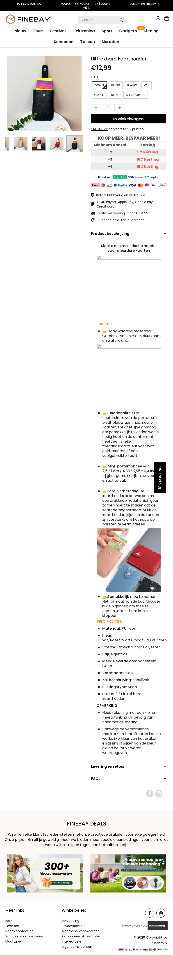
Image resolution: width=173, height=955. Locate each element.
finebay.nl (160, 943)
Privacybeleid (72, 926)
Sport (107, 31)
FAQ (8, 920)
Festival (58, 31)
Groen (99, 95)
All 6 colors (135, 95)
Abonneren (157, 925)
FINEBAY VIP (99, 129)
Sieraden (110, 41)
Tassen (87, 41)
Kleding (151, 31)
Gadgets (128, 31)
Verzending (70, 920)
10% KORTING (159, 477)
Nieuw (20, 31)
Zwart (99, 85)
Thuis (38, 31)
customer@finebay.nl (144, 4)
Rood (115, 85)
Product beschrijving (110, 233)
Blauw (132, 85)
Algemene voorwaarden (81, 931)
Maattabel (13, 941)
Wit (146, 85)
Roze (115, 95)
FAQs (95, 778)
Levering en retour (108, 766)
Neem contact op (19, 931)
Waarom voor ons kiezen (24, 936)
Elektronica (84, 31)
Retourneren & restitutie (81, 936)
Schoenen (63, 41)
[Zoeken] (121, 20)
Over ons (12, 926)
